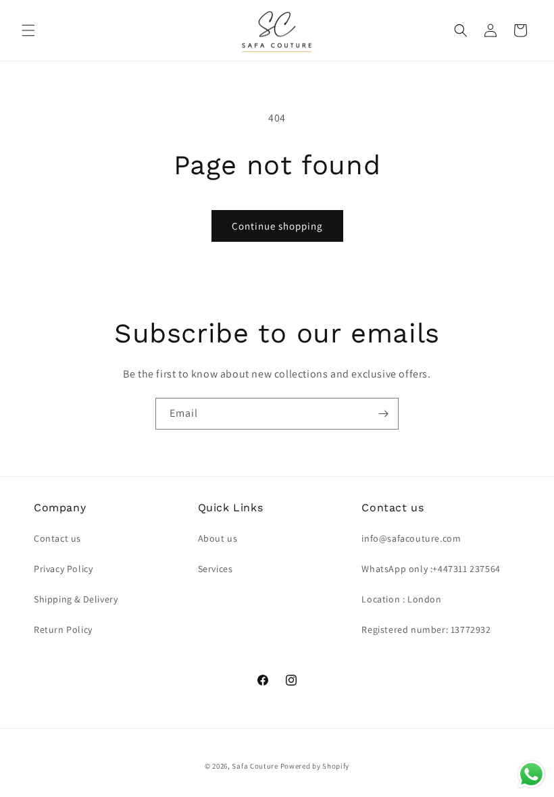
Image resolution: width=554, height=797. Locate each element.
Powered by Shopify (315, 766)
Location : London (401, 599)
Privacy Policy (63, 569)
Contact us (57, 538)
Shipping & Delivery (76, 599)
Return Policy (63, 629)
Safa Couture (255, 766)
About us (218, 538)
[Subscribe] (383, 414)
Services (215, 569)
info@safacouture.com (411, 538)
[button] (28, 30)
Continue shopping (277, 226)
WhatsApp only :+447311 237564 (430, 569)
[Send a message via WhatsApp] (531, 774)
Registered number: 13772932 (425, 629)
